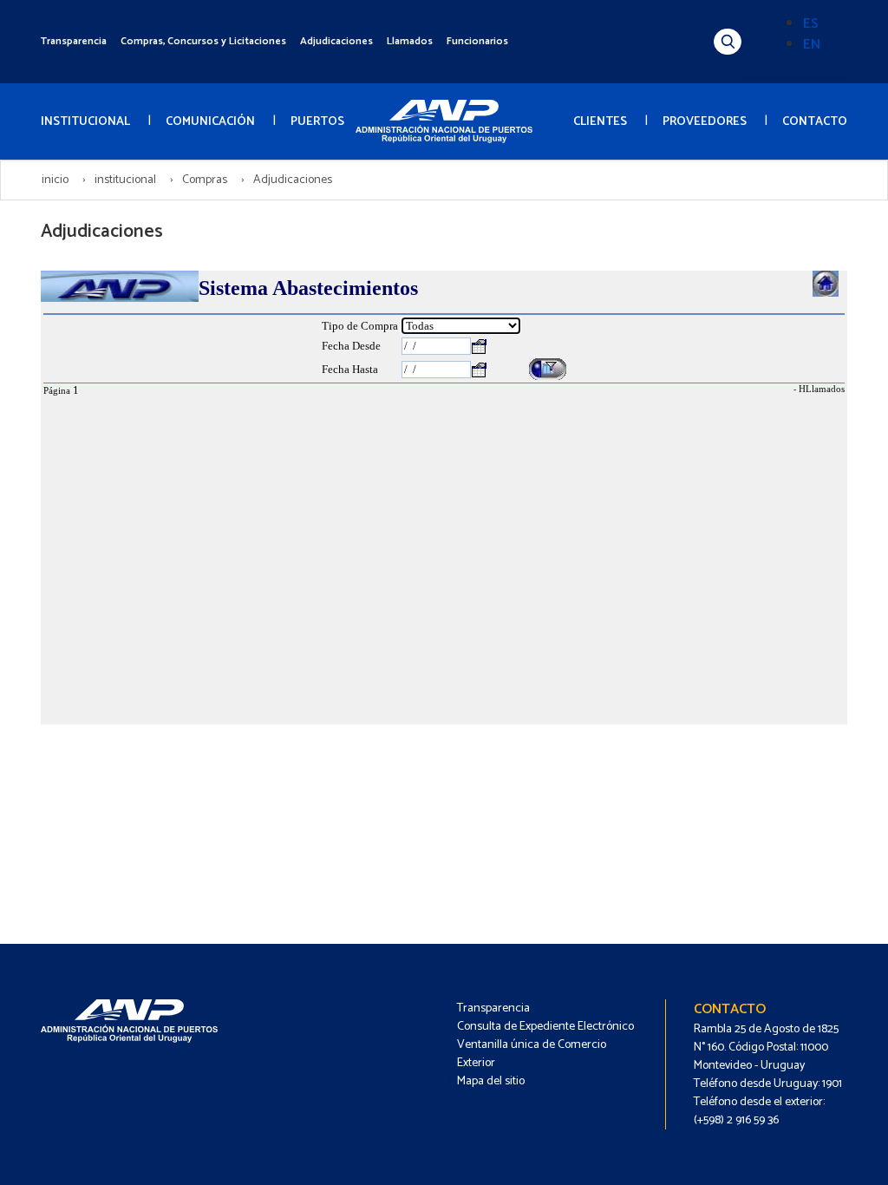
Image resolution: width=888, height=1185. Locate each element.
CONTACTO (814, 122)
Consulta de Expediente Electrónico (545, 1027)
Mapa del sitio (491, 1081)
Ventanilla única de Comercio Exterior (531, 1054)
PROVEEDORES (705, 122)
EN (811, 44)
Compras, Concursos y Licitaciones (203, 41)
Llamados (410, 41)
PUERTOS (317, 122)
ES (811, 24)
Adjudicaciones (336, 41)
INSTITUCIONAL (85, 122)
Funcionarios (477, 41)
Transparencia (74, 41)
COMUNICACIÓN (210, 122)
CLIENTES (600, 122)
